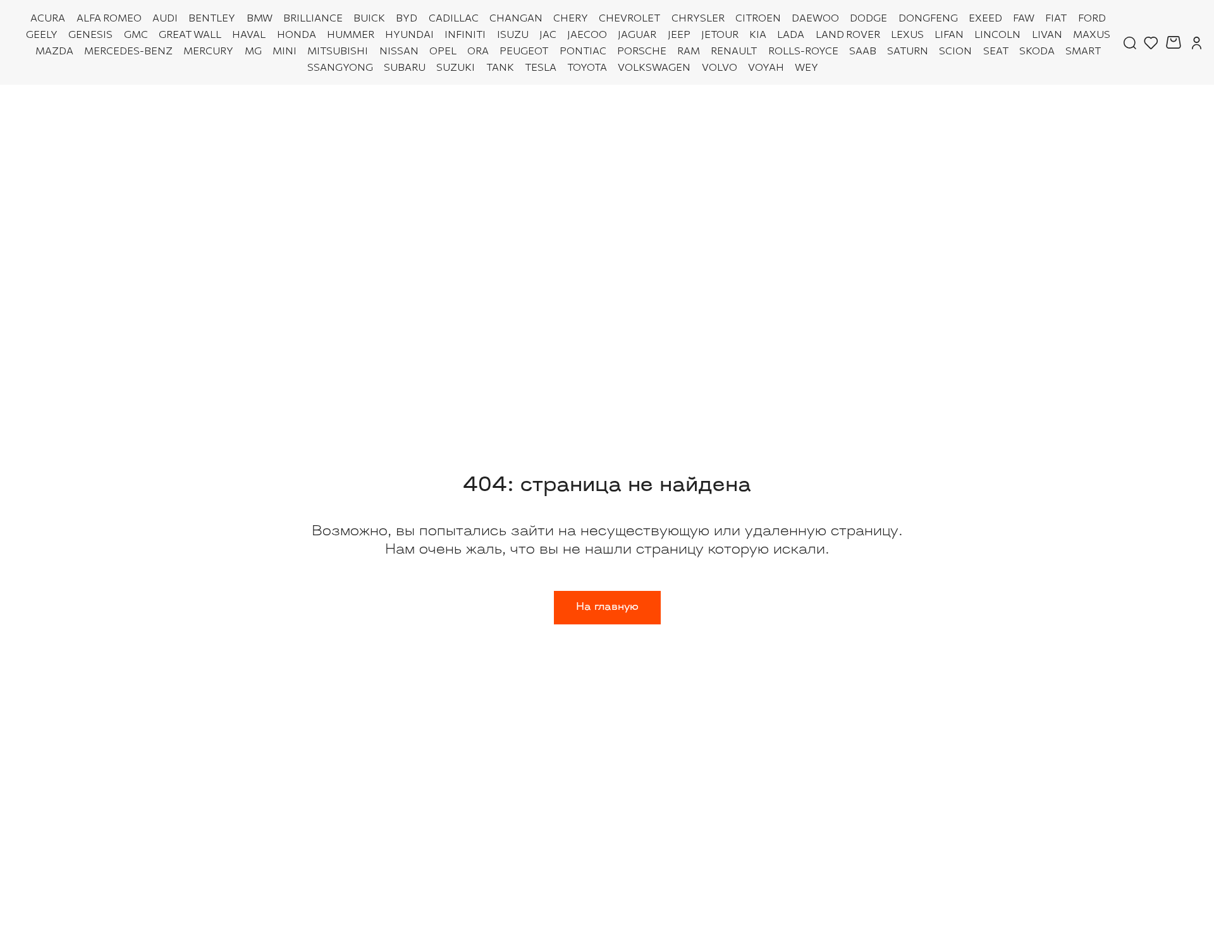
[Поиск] (1130, 42)
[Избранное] (1151, 42)
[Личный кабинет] (1196, 42)
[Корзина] (1175, 42)
